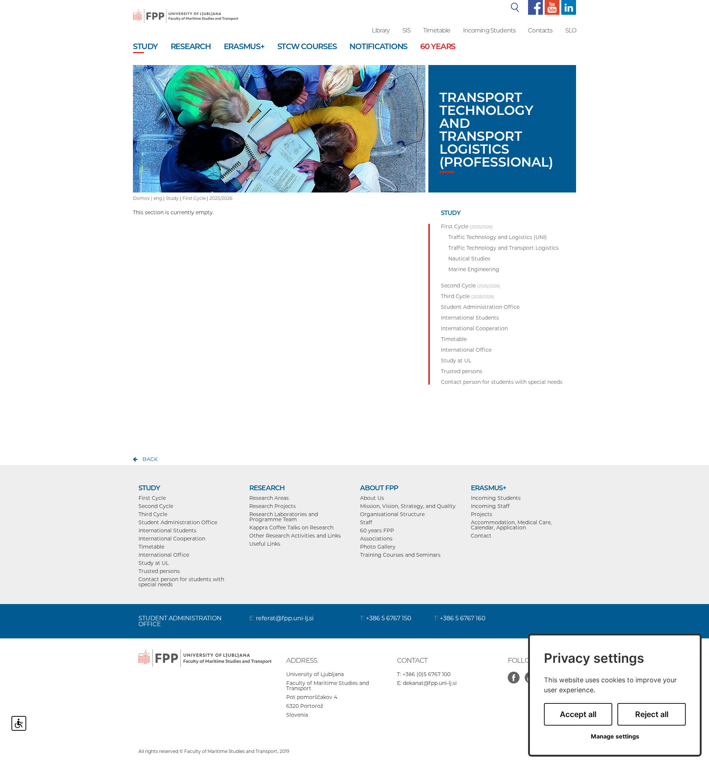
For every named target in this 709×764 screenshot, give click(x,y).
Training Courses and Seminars (400, 555)
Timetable (436, 30)
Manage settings (615, 736)
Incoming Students (489, 30)
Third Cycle (152, 514)
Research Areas (269, 498)
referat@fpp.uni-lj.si (285, 618)
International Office (163, 555)
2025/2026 (220, 198)
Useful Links (264, 543)
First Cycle (194, 198)
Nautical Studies (469, 258)
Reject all (651, 714)
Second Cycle (155, 506)
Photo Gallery (377, 546)
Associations (376, 538)
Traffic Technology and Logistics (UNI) (497, 237)
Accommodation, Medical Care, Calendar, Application (511, 525)
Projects (481, 514)
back (150, 459)
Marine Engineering (473, 269)
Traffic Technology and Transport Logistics (503, 247)
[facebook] (534, 7)
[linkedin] (567, 7)
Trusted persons (159, 571)
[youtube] (551, 7)
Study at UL (153, 563)
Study (172, 198)
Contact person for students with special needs (181, 582)
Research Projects (272, 506)
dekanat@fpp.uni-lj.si (430, 683)
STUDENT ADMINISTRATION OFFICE (180, 621)
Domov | (143, 198)
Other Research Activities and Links (295, 535)
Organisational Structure (392, 514)
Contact (481, 535)
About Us (372, 498)
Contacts (540, 30)
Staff (366, 522)
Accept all (578, 714)
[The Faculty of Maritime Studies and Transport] (185, 11)
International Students (167, 530)
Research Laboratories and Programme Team (283, 517)
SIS (407, 30)
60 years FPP (377, 530)
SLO (570, 30)
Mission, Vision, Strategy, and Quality (408, 506)
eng (158, 198)
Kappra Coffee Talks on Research (291, 527)
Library (381, 30)
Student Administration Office (177, 522)
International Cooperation (171, 538)
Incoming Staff (490, 506)
